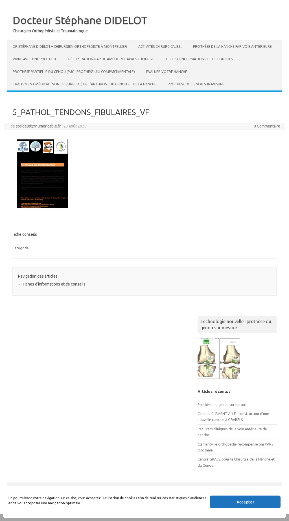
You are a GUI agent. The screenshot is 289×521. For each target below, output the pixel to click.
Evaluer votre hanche (166, 71)
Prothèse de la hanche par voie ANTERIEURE (232, 46)
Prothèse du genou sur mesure (196, 84)
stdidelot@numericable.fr (38, 126)
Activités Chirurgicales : (160, 46)
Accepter (245, 502)
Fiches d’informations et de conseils (199, 59)
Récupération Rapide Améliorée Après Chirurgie (111, 59)
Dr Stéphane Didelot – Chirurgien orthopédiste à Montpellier (70, 46)
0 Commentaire (267, 126)
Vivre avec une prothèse (35, 59)
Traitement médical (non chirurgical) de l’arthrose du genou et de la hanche (84, 84)
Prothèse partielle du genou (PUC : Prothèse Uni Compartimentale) (74, 71)
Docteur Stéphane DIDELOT (80, 20)
